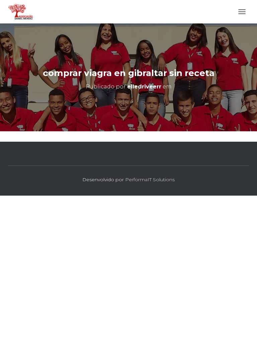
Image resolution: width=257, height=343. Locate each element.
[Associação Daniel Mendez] (23, 11)
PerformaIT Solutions (150, 180)
